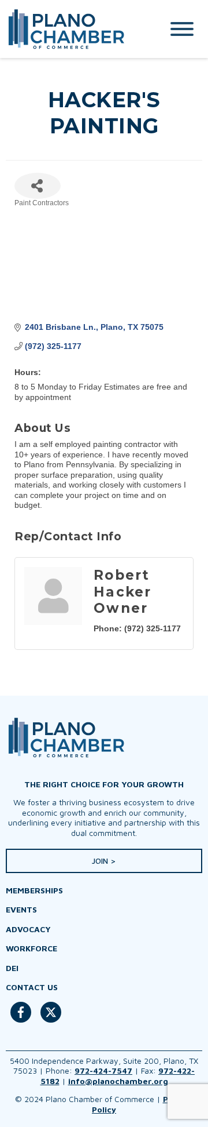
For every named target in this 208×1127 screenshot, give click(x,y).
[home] (72, 29)
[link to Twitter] (50, 1018)
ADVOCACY (28, 929)
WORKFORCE (31, 948)
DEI (12, 968)
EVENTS (21, 909)
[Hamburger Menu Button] (182, 29)
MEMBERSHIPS (34, 890)
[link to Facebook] (20, 1018)
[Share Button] (37, 186)
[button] (104, 861)
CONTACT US (32, 987)
